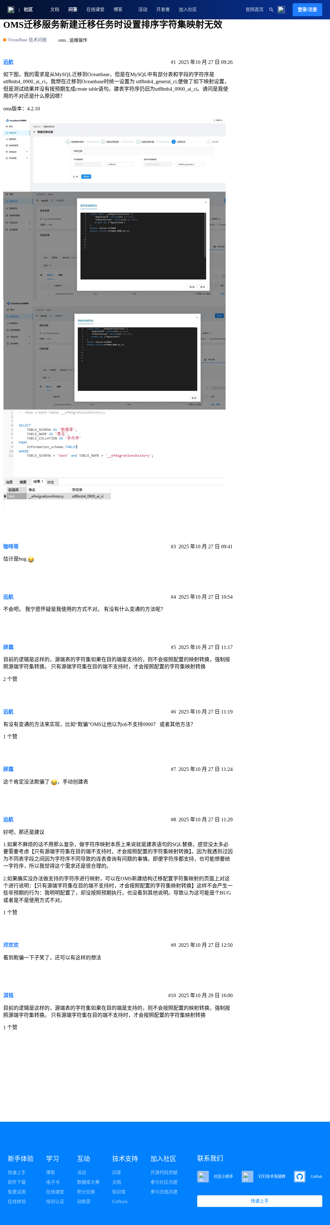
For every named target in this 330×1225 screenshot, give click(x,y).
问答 (72, 9)
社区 (28, 9)
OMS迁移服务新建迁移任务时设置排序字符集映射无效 (112, 25)
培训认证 (55, 1201)
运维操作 (78, 40)
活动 (142, 9)
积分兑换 (86, 1192)
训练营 (84, 1201)
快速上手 (17, 1172)
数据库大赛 (88, 1182)
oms (62, 40)
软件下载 (17, 1182)
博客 (50, 1172)
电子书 (53, 1182)
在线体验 (17, 1201)
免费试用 (17, 1192)
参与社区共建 (164, 1182)
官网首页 (255, 9)
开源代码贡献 (164, 1172)
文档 (54, 9)
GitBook (120, 1201)
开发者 (163, 9)
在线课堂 (95, 9)
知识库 (119, 1192)
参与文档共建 (164, 1192)
